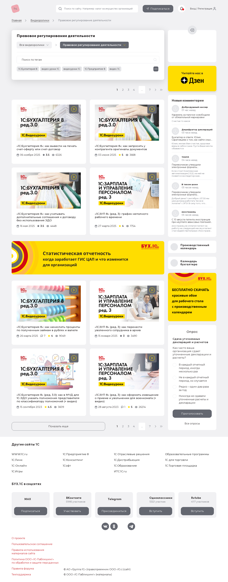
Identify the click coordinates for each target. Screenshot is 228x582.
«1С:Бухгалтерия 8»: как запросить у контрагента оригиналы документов (121, 147)
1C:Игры (17, 471)
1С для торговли (176, 459)
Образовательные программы (187, 454)
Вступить (155, 511)
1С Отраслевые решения (132, 454)
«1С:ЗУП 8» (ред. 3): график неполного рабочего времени (121, 215)
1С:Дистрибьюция (127, 459)
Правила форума (23, 568)
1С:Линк (17, 459)
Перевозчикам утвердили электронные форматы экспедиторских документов (188, 167)
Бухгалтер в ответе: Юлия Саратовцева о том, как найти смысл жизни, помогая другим (192, 140)
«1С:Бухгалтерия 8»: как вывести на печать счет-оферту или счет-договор (47, 147)
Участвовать (72, 511)
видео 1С (115, 69)
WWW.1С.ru (19, 454)
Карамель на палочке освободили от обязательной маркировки (191, 116)
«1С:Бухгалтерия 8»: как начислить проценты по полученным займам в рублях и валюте (48, 328)
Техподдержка (21, 574)
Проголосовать (192, 413)
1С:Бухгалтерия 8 (27, 69)
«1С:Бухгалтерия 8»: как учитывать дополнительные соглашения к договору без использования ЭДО (46, 217)
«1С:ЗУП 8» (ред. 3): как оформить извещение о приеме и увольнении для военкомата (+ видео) (127, 398)
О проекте (18, 538)
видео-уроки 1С (50, 69)
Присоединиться (114, 511)
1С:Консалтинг (73, 459)
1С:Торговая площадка (181, 465)
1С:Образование (125, 465)
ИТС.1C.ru (120, 471)
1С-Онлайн (19, 465)
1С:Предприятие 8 (95, 69)
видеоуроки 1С (72, 69)
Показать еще (58, 426)
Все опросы (192, 423)
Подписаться (160, 8)
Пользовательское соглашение (32, 544)
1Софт (67, 465)
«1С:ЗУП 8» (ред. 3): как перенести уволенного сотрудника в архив (118, 328)
